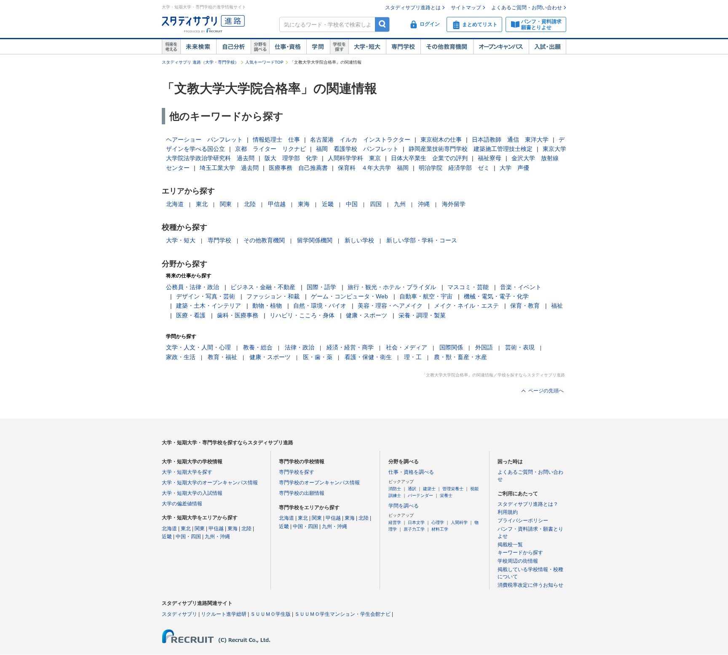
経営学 (394, 522)
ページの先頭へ (546, 391)
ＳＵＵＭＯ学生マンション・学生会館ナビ (342, 614)
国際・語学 (321, 287)
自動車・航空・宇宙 (425, 296)
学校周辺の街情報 (518, 561)
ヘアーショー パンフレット (204, 139)
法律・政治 (299, 347)
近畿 (328, 204)
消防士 (394, 488)
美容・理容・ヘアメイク (390, 305)
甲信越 (277, 204)
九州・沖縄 (217, 537)
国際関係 (451, 347)
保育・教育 (525, 305)
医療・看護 (191, 315)
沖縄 (424, 204)
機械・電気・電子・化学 (496, 296)
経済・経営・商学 (350, 347)
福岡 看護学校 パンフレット (357, 148)
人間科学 (459, 522)
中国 (352, 204)
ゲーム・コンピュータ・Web (349, 296)
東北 (202, 204)
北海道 (175, 204)
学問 (318, 46)
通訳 (412, 488)
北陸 (250, 204)
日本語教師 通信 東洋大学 (510, 139)
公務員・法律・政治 (192, 287)
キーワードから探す (520, 553)
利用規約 (508, 512)
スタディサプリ (179, 614)
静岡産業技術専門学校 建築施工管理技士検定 (471, 148)
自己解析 (233, 46)
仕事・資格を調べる (411, 472)
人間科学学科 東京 (354, 158)
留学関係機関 (314, 240)
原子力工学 (414, 529)
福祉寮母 (489, 158)
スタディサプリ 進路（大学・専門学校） (200, 62)
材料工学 (439, 529)
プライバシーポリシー (523, 520)
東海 (304, 204)
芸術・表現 (520, 347)
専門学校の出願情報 (301, 493)
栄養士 (446, 495)
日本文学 (416, 522)
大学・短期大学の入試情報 (192, 493)
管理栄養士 (452, 488)
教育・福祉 (222, 357)
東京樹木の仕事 (441, 139)
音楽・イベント (520, 287)
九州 (400, 204)
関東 (226, 204)
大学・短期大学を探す (187, 472)
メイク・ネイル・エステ (466, 305)
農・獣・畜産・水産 (460, 357)
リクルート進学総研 (223, 614)
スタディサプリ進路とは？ (528, 504)
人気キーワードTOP (264, 62)
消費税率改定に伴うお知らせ (530, 585)
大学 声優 (514, 167)
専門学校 (403, 46)
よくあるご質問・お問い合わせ (526, 8)
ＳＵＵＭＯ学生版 (270, 614)
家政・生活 (180, 357)
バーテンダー (420, 495)
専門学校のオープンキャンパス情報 (319, 483)
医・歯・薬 (317, 357)
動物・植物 (267, 305)
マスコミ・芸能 (468, 287)
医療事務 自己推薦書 (298, 167)
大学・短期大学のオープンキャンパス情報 (210, 483)
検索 (382, 24)
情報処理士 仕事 (276, 139)
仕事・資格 (287, 46)
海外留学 (454, 204)
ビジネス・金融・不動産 (262, 287)
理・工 (413, 357)
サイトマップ (466, 8)
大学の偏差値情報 (182, 504)
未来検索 (198, 46)
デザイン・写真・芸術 (205, 296)
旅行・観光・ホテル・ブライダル (392, 287)
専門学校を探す (296, 472)
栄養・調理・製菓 (422, 315)
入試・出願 (547, 46)
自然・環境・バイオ (319, 305)
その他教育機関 (446, 46)
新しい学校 (359, 240)
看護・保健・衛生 (368, 357)
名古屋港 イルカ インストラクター (360, 139)
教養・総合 (258, 347)
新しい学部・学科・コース (421, 240)
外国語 (484, 347)
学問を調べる (403, 506)
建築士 (429, 488)
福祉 (557, 305)
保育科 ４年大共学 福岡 (373, 167)
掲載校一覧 (510, 545)
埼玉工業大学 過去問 (229, 167)
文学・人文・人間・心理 (198, 347)
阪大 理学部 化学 (291, 158)
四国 (376, 204)
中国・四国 (188, 537)
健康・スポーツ (366, 315)
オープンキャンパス (501, 46)
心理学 (437, 522)
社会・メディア (406, 347)
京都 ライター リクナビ (270, 148)
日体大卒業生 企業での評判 (429, 158)
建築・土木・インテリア (208, 305)
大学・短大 (367, 46)
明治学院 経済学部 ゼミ (454, 167)
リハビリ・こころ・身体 (302, 315)
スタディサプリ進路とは (413, 8)
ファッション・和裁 (273, 296)
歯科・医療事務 (237, 315)
